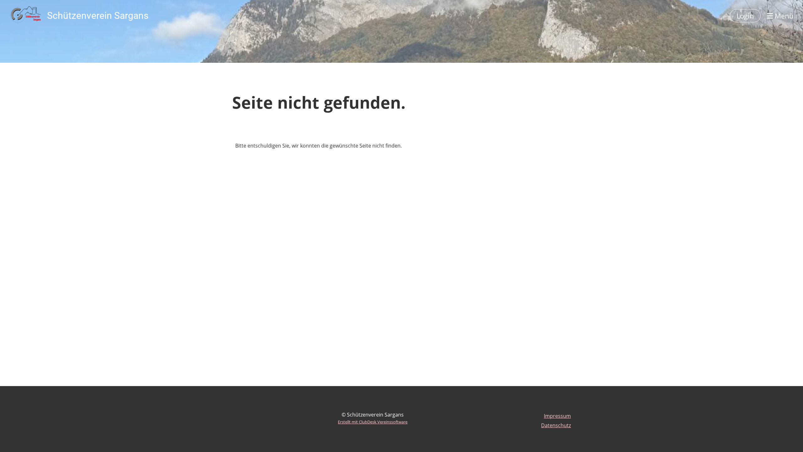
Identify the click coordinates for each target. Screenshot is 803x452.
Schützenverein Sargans (97, 15)
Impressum (557, 415)
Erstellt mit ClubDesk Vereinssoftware (372, 422)
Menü (783, 15)
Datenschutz (556, 425)
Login (745, 15)
